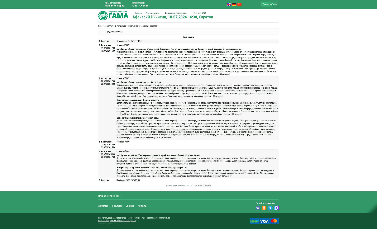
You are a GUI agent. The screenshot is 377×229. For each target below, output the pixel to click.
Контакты (142, 206)
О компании (117, 206)
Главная (138, 13)
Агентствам (103, 206)
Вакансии (130, 206)
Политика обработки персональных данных (117, 220)
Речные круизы (152, 13)
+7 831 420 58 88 (140, 5)
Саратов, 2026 (200, 13)
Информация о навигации (176, 13)
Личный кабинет (270, 4)
